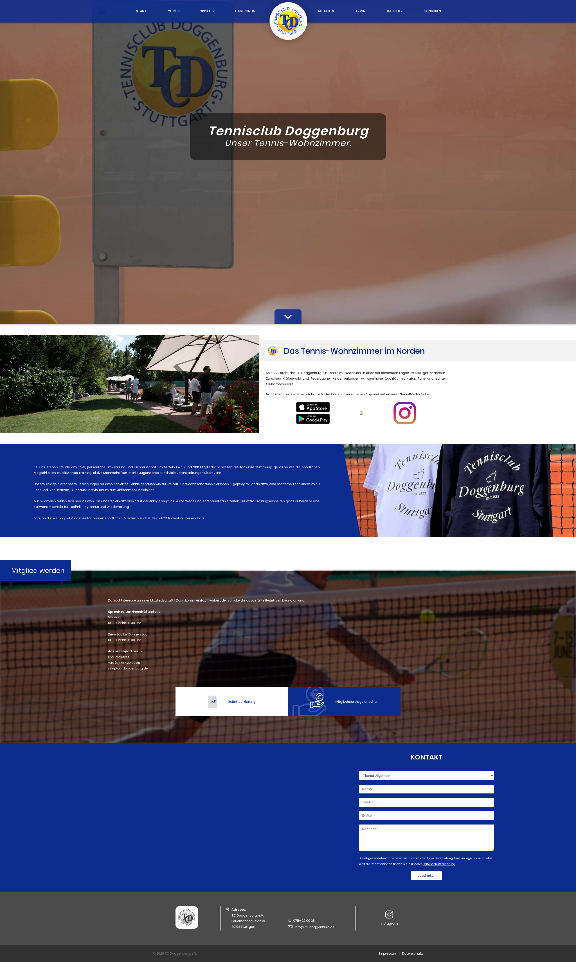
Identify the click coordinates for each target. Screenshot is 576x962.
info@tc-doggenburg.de (315, 927)
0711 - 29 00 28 (304, 920)
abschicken (426, 876)
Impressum (388, 953)
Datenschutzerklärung (439, 864)
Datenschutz (412, 953)
